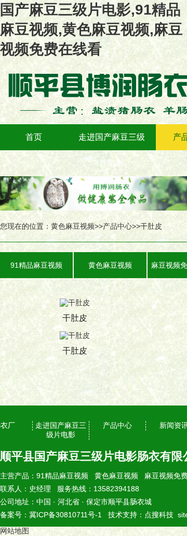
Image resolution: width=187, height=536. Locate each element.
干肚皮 (151, 226)
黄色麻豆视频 (73, 226)
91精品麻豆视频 (36, 265)
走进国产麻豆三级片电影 (111, 150)
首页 (33, 137)
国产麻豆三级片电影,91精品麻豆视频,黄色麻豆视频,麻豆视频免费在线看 (91, 29)
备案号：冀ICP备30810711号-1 (51, 515)
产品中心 (117, 226)
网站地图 (14, 531)
